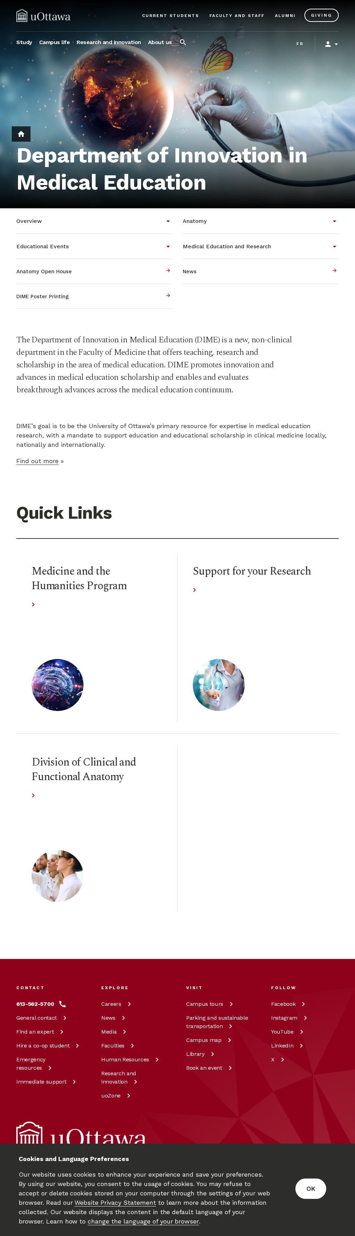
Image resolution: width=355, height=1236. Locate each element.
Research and (118, 1077)
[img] (43, 16)
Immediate (41, 1081)
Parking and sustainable (217, 1021)
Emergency (30, 1063)
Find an (35, 1031)
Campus (204, 1004)
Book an (204, 1067)
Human (125, 1059)
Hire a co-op (42, 1045)
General (36, 1017)
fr (300, 43)
